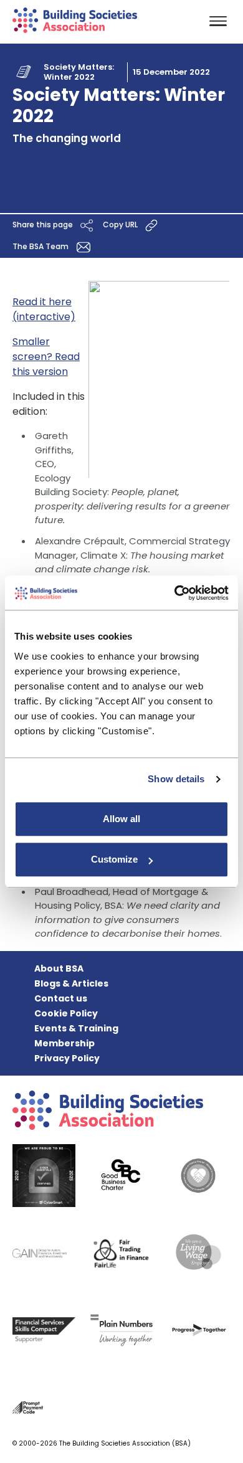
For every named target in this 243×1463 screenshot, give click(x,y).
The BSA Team (41, 247)
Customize (114, 859)
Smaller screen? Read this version (46, 356)
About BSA (58, 968)
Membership (64, 1043)
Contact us (60, 998)
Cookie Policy (66, 1013)
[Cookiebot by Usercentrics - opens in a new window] (175, 593)
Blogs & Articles (71, 983)
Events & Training (76, 1028)
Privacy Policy (67, 1058)
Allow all (121, 818)
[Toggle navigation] (218, 22)
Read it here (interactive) (43, 309)
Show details (176, 779)
